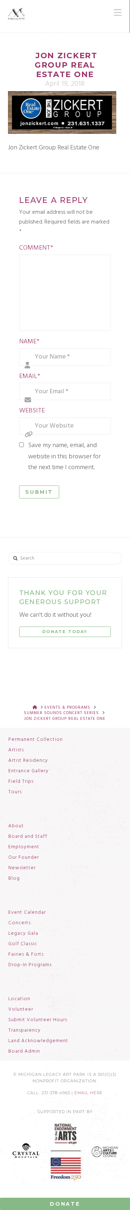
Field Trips (21, 781)
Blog (14, 878)
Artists (16, 750)
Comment (36, 248)
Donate (65, 1204)
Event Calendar (27, 912)
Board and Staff (27, 836)
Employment (23, 847)
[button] (118, 12)
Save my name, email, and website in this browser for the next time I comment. (64, 456)
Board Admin (24, 1051)
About (16, 826)
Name (29, 341)
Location (19, 999)
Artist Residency (28, 760)
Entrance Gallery (28, 771)
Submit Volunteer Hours (37, 1020)
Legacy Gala (23, 933)
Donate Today (64, 631)
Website (32, 411)
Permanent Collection (35, 739)
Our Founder (23, 857)
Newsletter (22, 868)
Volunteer (20, 1009)
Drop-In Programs (30, 965)
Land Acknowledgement (38, 1041)
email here (88, 1093)
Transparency (24, 1030)
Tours (15, 792)
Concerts (19, 923)
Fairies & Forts (26, 954)
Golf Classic (22, 944)
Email (29, 376)
